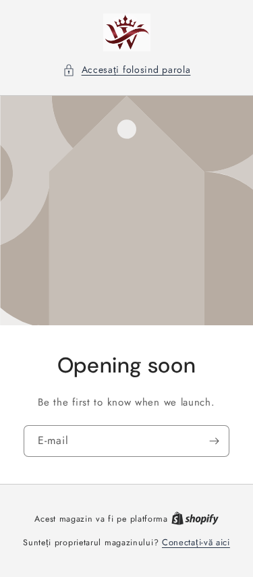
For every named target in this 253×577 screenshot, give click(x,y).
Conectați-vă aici (196, 542)
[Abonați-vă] (214, 441)
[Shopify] (195, 518)
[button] (127, 69)
